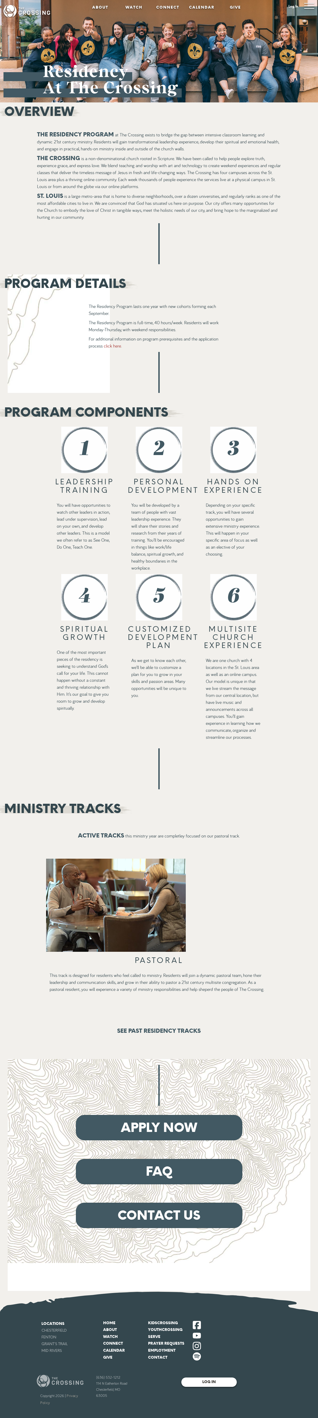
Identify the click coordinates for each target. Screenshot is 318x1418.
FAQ (159, 1171)
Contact (157, 1357)
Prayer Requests (166, 1343)
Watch (133, 7)
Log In (293, 6)
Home (109, 1323)
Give (235, 7)
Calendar (201, 7)
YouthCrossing (165, 1329)
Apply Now (159, 1127)
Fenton (48, 1337)
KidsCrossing (163, 1323)
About (100, 7)
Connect (167, 7)
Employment (162, 1350)
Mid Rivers (51, 1350)
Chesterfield (54, 1330)
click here (112, 346)
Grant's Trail (54, 1344)
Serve (154, 1336)
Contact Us (159, 1215)
